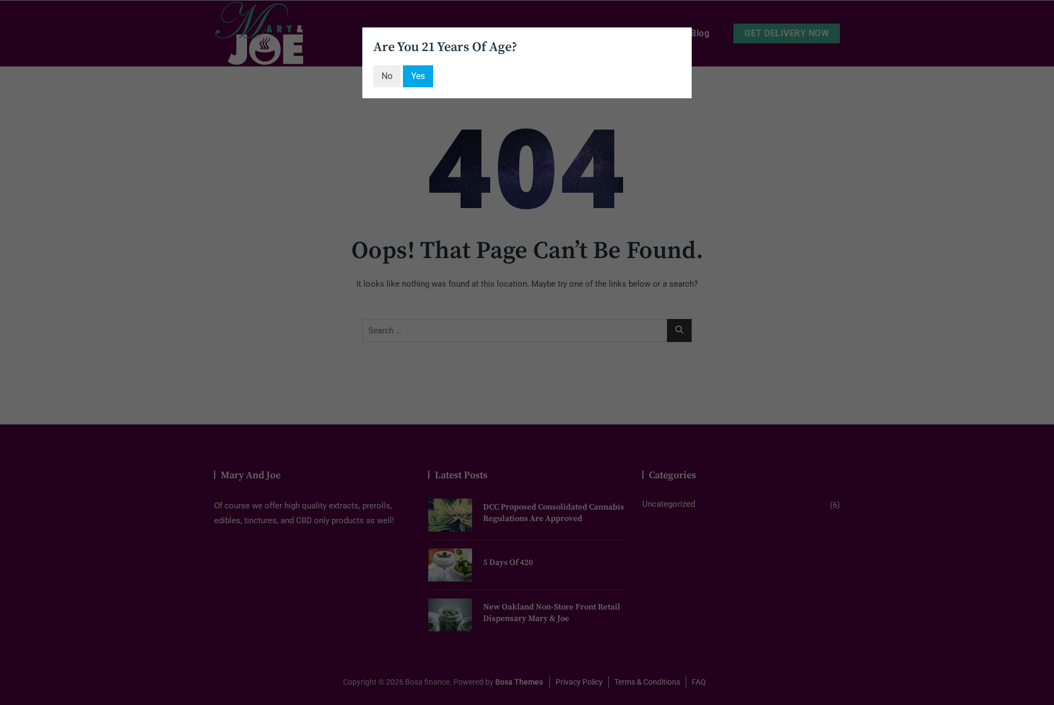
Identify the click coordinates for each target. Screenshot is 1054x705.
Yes (418, 76)
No (387, 76)
